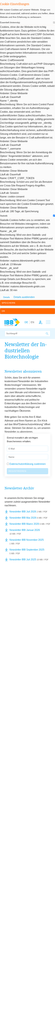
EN (32, 322)
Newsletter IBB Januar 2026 (24, 532)
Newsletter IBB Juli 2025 (28, 559)
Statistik (3, 215)
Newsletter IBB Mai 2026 (28, 517)
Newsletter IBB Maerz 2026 (29, 524)
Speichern (8, 303)
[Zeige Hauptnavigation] (48, 322)
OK (3, 311)
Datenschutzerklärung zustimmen (27, 464)
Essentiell (10, 22)
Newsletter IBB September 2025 (26, 551)
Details (6, 297)
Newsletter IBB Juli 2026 (28, 511)
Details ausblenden (24, 297)
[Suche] (47, 334)
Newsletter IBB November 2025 (26, 542)
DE (26, 322)
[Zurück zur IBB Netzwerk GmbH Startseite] (12, 322)
